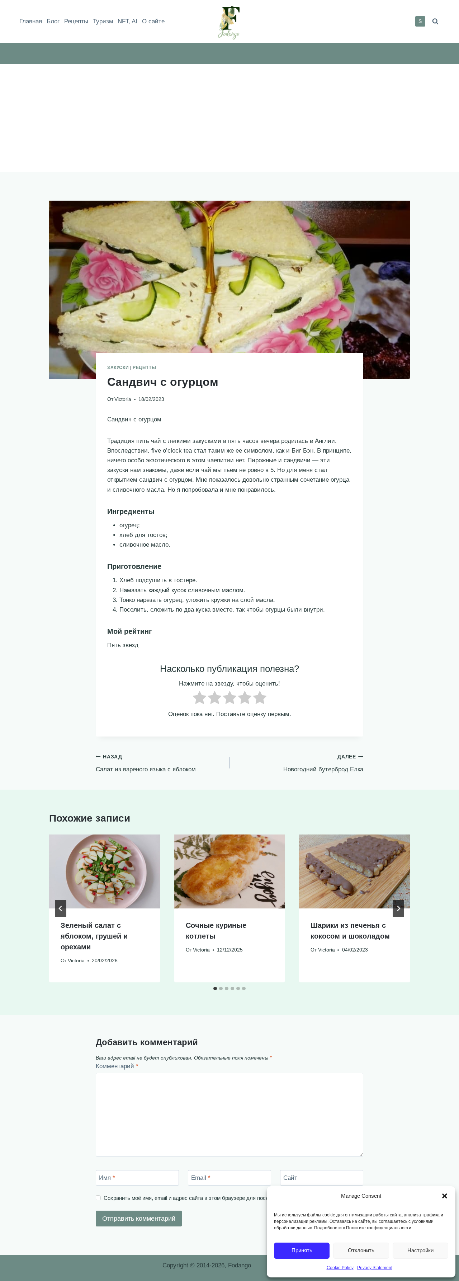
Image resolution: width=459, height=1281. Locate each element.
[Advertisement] (229, 118)
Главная (30, 21)
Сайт (290, 1177)
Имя (107, 1177)
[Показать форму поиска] (435, 21)
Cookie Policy (340, 1267)
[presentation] (104, 871)
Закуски (118, 367)
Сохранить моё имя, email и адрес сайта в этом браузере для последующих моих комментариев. (224, 1198)
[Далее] (398, 908)
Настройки (420, 1250)
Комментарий (117, 1066)
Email (200, 1177)
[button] (444, 1196)
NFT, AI (127, 21)
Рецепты (76, 21)
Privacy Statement (374, 1267)
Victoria (122, 399)
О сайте (153, 21)
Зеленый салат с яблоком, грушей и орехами (94, 936)
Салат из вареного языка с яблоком (146, 763)
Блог (53, 21)
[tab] (215, 988)
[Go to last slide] (60, 908)
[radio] (199, 699)
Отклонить (361, 1250)
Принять (302, 1250)
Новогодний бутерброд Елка (323, 763)
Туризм (103, 21)
